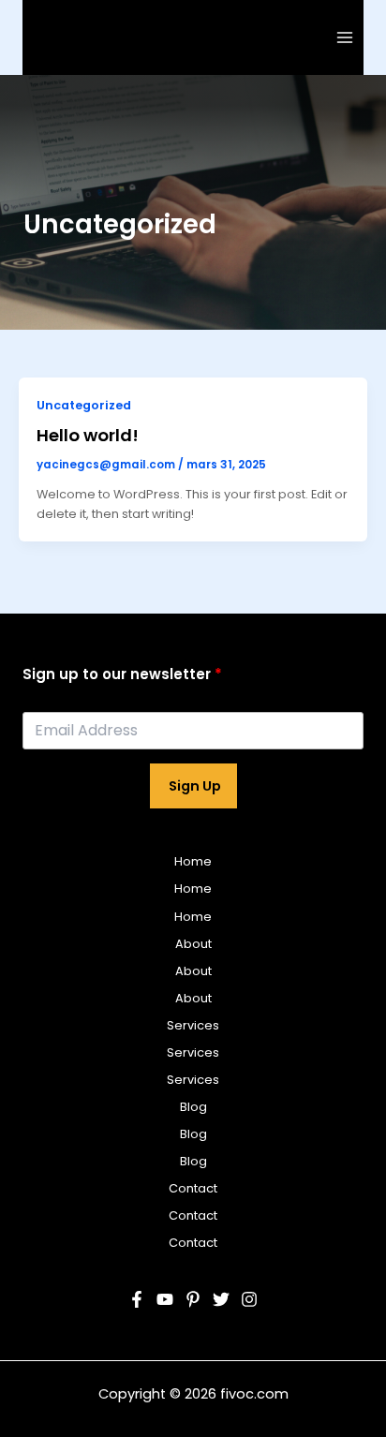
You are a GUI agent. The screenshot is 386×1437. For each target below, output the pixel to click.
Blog (193, 1107)
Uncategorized (84, 405)
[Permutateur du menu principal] (345, 37)
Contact (193, 1188)
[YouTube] (164, 1299)
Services (193, 1025)
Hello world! (88, 435)
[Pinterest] (193, 1299)
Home (193, 861)
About (193, 944)
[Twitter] (221, 1299)
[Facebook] (136, 1299)
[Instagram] (249, 1299)
